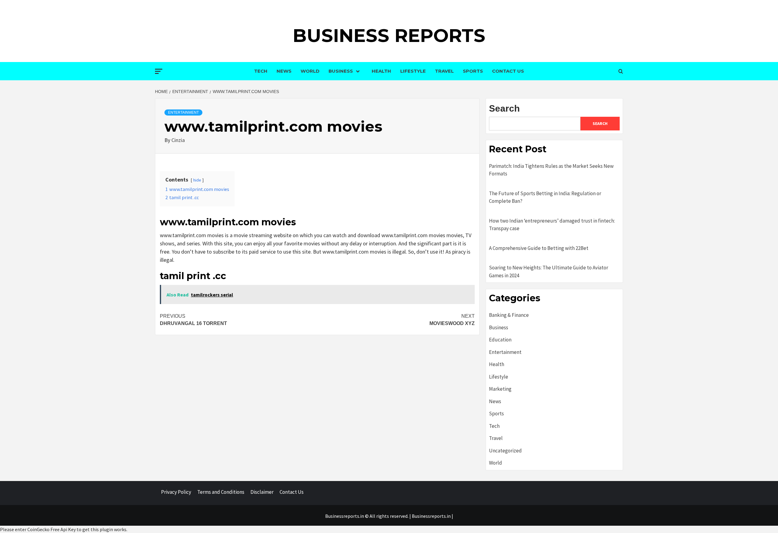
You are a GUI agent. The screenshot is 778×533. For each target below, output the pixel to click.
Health (381, 71)
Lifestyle (413, 71)
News (284, 71)
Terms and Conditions (220, 492)
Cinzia (178, 140)
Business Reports (389, 35)
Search (504, 108)
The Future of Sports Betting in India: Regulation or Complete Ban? (545, 197)
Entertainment (183, 112)
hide (197, 180)
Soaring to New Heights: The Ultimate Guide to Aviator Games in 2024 (548, 271)
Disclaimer (262, 492)
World (310, 71)
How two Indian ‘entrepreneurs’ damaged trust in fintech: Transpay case (552, 224)
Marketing (500, 389)
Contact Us (508, 71)
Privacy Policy (176, 492)
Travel (444, 71)
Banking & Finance (509, 315)
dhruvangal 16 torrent (193, 319)
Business (341, 71)
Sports (473, 71)
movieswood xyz (452, 319)
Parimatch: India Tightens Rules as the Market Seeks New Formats (551, 170)
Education (500, 339)
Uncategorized (505, 450)
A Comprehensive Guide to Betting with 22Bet (538, 248)
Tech (260, 71)
